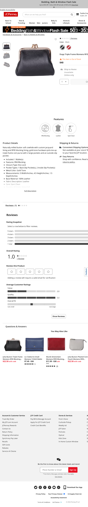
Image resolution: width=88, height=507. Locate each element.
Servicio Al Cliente (9, 451)
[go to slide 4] (60, 7)
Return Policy (7, 432)
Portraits (62, 432)
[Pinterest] (49, 487)
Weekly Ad (63, 425)
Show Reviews (58, 316)
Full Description (30, 191)
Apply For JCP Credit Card (40, 422)
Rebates (5, 448)
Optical (61, 435)
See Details (58, 477)
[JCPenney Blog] (59, 487)
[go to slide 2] (56, 7)
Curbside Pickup (65, 422)
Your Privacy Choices (55, 494)
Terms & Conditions (44, 502)
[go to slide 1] (54, 7)
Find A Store (63, 419)
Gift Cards (6, 445)
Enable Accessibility (7, 10)
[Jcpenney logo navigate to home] (11, 14)
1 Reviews (73, 38)
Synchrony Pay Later (10, 438)
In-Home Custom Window (68, 441)
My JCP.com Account (10, 422)
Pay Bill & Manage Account (40, 419)
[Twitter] (36, 487)
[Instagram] (40, 487)
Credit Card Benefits (38, 425)
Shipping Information (10, 435)
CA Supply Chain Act (75, 494)
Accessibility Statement (59, 498)
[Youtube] (54, 487)
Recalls (5, 441)
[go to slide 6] (64, 7)
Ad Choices (56, 502)
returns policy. (69, 162)
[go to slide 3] (58, 7)
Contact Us (6, 429)
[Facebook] (45, 487)
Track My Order (8, 419)
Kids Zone (62, 438)
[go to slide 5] (62, 7)
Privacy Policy (40, 494)
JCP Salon (62, 429)
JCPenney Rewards (9, 425)
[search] (72, 14)
